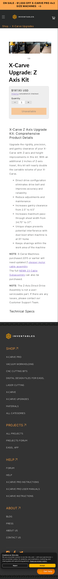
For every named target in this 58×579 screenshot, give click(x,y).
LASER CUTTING (15, 385)
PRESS (10, 524)
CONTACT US (13, 538)
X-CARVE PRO (13, 357)
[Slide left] (22, 58)
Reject (15, 565)
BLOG (9, 517)
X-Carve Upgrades (23, 26)
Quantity (15, 98)
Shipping (15, 94)
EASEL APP (12, 448)
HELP (9, 475)
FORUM (10, 468)
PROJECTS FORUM (16, 441)
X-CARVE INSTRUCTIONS (19, 496)
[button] (3, 17)
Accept (42, 565)
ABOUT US (12, 531)
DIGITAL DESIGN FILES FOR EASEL (25, 378)
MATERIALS (12, 406)
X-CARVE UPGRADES (17, 399)
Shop (5, 26)
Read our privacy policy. (38, 561)
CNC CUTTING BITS (17, 371)
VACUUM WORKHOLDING (20, 364)
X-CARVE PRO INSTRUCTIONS (22, 482)
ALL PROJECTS (14, 434)
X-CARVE (11, 392)
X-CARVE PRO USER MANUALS (23, 489)
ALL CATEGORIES (15, 413)
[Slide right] (35, 58)
